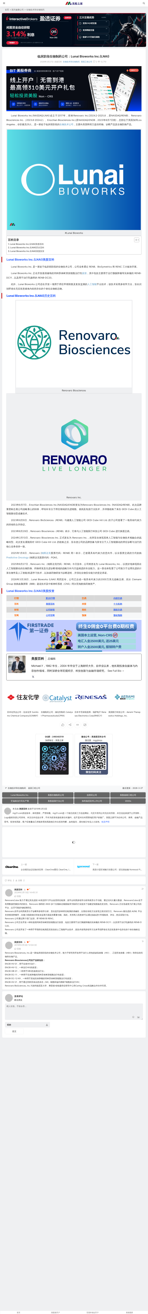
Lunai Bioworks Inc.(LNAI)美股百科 (27, 244)
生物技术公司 (66, 124)
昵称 (9, 1025)
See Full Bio (114, 670)
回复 (19, 896)
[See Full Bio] (123, 670)
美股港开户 (55, 1312)
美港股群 (129, 1312)
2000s (128, 801)
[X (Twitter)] (33, 676)
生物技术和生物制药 (35, 9)
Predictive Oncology (17, 557)
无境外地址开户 (92, 1312)
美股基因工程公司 (128, 795)
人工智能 (92, 284)
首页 (7, 9)
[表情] (133, 1017)
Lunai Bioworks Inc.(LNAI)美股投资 (27, 251)
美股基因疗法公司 (56, 801)
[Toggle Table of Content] (135, 239)
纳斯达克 (46, 553)
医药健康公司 (18, 9)
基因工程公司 (86, 62)
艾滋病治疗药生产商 (20, 801)
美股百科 (23, 808)
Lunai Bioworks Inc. (20, 795)
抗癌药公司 (92, 795)
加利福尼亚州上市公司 (92, 801)
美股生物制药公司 (56, 795)
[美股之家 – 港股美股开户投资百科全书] (74, 3)
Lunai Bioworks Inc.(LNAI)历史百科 (27, 247)
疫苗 (84, 273)
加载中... (11, 850)
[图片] (138, 1017)
